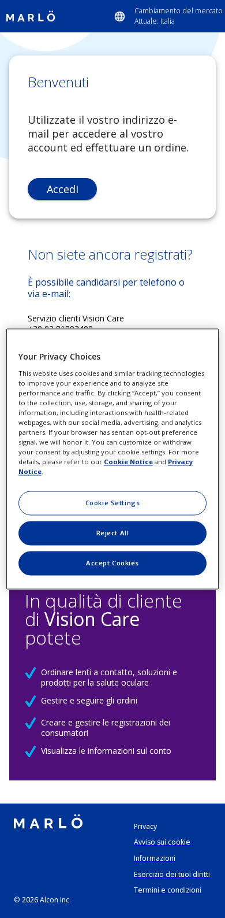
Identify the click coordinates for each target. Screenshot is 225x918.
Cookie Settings (112, 503)
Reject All (112, 533)
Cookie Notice (128, 462)
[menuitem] (168, 16)
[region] (113, 459)
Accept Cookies (112, 563)
